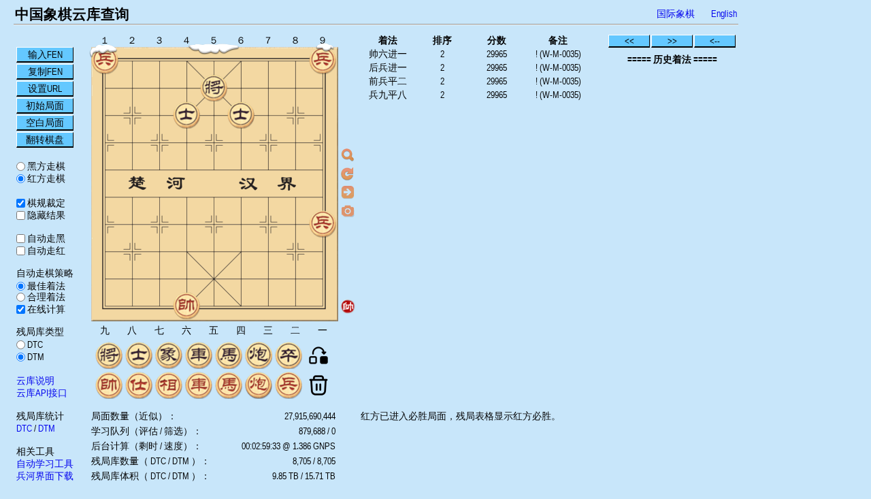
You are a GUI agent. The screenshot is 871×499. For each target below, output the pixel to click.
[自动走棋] (348, 192)
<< (629, 40)
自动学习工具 (44, 463)
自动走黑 (45, 238)
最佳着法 (45, 285)
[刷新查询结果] (348, 173)
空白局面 (45, 122)
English (724, 13)
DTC (34, 344)
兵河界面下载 (44, 475)
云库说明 (35, 380)
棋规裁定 (45, 202)
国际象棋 (676, 13)
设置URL (45, 88)
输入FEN (45, 54)
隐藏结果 (45, 215)
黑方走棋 (45, 166)
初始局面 (45, 105)
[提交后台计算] (348, 155)
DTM (34, 356)
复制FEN (45, 71)
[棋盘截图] (348, 210)
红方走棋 (45, 178)
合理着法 (45, 296)
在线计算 (45, 309)
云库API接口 (41, 392)
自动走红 (45, 250)
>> (672, 40)
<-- (715, 40)
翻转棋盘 (45, 139)
